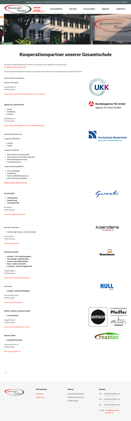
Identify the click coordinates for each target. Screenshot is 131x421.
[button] (5, 29)
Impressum (40, 394)
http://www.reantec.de (12, 351)
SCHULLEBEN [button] (89, 9)
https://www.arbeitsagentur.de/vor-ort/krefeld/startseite (24, 125)
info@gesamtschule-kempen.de (15, 67)
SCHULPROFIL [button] (56, 9)
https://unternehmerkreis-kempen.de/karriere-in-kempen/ (24, 94)
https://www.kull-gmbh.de (13, 302)
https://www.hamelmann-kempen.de (17, 278)
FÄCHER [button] (72, 9)
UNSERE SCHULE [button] (37, 9)
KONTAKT (120, 9)
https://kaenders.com (11, 243)
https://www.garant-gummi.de (14, 214)
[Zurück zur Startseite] (18, 9)
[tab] (64, 40)
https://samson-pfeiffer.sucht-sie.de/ (17, 327)
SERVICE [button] (105, 9)
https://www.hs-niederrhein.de (15, 183)
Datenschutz (40, 397)
